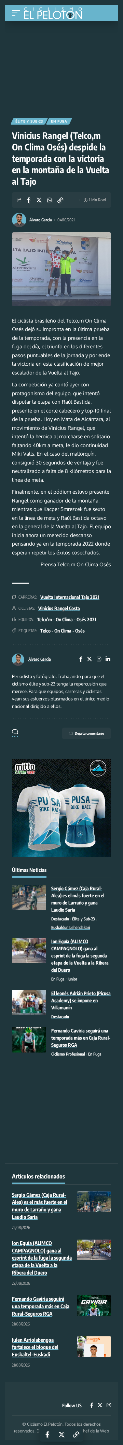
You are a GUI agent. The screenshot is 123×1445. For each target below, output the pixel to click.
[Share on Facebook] (28, 200)
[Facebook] (81, 659)
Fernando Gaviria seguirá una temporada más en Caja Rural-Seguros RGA (80, 1038)
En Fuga (59, 121)
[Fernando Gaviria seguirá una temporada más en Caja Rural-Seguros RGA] (29, 1040)
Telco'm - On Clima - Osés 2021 (66, 619)
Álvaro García (40, 219)
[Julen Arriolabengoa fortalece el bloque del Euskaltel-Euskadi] (94, 1346)
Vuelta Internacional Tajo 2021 (69, 597)
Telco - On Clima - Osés (62, 631)
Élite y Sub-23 (29, 121)
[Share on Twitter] (39, 200)
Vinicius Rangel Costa (59, 608)
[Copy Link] (60, 200)
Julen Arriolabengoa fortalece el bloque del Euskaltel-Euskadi (35, 1347)
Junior (72, 979)
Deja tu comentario (89, 733)
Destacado (60, 918)
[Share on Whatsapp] (49, 200)
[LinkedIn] (108, 659)
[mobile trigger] (18, 13)
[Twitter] (89, 659)
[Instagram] (99, 659)
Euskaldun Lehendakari (70, 927)
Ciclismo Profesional (68, 1054)
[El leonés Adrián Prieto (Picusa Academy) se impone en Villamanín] (29, 1002)
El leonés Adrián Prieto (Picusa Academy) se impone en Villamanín (81, 1000)
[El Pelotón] (55, 14)
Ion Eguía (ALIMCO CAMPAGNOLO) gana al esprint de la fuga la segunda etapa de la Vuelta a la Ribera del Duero (80, 955)
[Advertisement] (61, 66)
